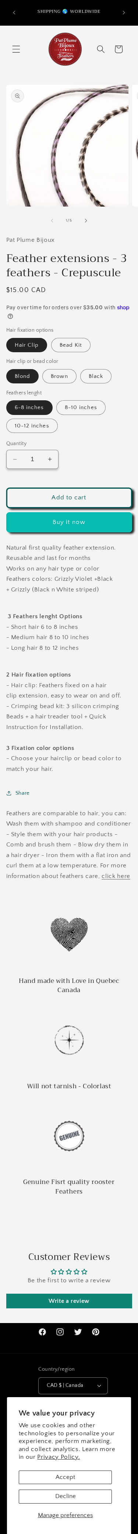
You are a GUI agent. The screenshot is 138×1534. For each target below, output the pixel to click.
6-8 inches (29, 407)
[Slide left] (52, 220)
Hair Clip (27, 345)
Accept (65, 1477)
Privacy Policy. (58, 1457)
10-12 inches (32, 426)
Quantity (16, 444)
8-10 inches (81, 407)
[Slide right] (86, 220)
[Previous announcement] (14, 12)
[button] (16, 49)
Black (96, 376)
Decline (65, 1496)
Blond (23, 376)
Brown (59, 376)
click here (116, 876)
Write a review (69, 1301)
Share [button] (22, 793)
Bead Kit (71, 345)
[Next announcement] (124, 12)
